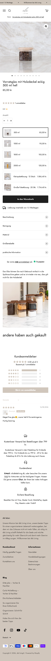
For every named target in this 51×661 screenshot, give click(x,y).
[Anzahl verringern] (4, 120)
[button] (9, 103)
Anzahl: (6, 115)
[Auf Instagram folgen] (11, 630)
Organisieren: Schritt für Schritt (12, 612)
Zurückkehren (8, 556)
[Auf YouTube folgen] (18, 630)
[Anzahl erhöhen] (11, 120)
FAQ (6, 476)
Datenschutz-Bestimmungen (34, 563)
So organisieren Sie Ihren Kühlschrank (11, 604)
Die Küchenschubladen (12, 598)
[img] (8, 407)
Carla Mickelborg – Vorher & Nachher (11, 592)
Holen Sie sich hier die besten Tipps (12, 620)
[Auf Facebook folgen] (4, 630)
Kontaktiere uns (9, 561)
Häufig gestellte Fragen (12, 552)
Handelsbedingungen (36, 556)
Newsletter (32, 552)
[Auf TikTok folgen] (25, 630)
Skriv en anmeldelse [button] (25, 390)
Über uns (31, 569)
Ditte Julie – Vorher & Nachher (11, 584)
